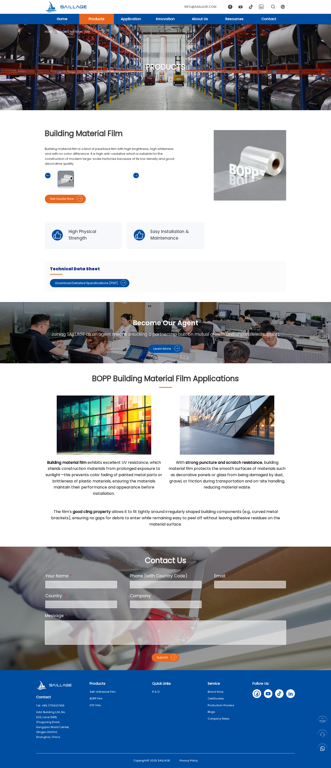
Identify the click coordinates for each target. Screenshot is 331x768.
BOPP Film (96, 698)
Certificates (216, 698)
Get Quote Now (62, 199)
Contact (268, 18)
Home (62, 18)
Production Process (221, 705)
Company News (218, 719)
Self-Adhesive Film (103, 692)
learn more (162, 349)
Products (96, 18)
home (49, 32)
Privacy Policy (189, 760)
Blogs (211, 712)
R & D (155, 692)
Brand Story (215, 692)
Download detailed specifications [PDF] (86, 283)
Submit (162, 657)
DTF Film (95, 705)
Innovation (165, 18)
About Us (200, 18)
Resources (234, 18)
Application (131, 18)
